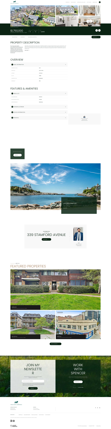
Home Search (73, 2)
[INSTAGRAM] (95, 408)
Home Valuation (34, 414)
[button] (96, 37)
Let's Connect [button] (47, 414)
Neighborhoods (27, 414)
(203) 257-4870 (95, 2)
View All (89, 21)
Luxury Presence (84, 425)
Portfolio (67, 2)
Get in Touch (89, 2)
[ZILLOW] (100, 408)
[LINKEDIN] (98, 408)
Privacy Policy (31, 385)
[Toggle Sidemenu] (100, 2)
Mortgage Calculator (81, 2)
